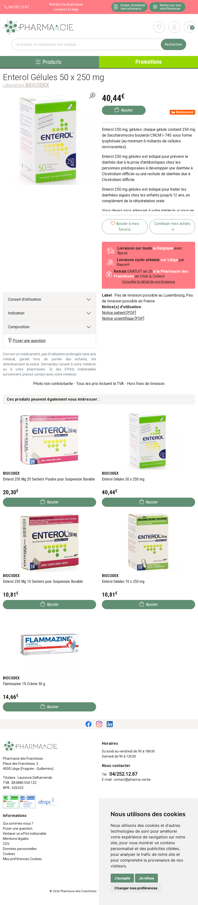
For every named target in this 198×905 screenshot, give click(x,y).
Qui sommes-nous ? (18, 823)
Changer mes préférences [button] (135, 888)
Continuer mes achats (172, 223)
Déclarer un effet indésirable (24, 833)
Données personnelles (20, 849)
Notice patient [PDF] (119, 312)
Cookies (9, 854)
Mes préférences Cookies (22, 859)
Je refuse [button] (146, 878)
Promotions (148, 62)
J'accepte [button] (122, 878)
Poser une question (29, 340)
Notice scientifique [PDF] (123, 318)
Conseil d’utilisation (24, 299)
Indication (16, 313)
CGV (6, 844)
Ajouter (52, 502)
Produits (51, 62)
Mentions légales (16, 839)
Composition (18, 327)
